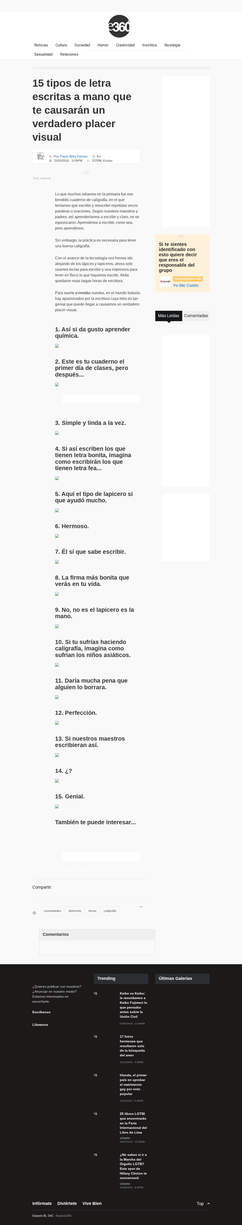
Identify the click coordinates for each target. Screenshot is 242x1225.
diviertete (75, 911)
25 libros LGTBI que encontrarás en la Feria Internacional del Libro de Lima (133, 1123)
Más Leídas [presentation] (168, 315)
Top (200, 1203)
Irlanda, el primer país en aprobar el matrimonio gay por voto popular (133, 1084)
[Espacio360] (121, 38)
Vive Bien (92, 1203)
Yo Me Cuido (186, 285)
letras (92, 911)
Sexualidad (43, 54)
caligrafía (110, 911)
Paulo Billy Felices (73, 156)
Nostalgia (172, 45)
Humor (103, 45)
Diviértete (67, 1203)
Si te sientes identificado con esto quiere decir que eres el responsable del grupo (178, 257)
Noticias (41, 45)
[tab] (168, 317)
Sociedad (82, 45)
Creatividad (125, 45)
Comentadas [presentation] (196, 315)
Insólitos (149, 45)
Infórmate (42, 1203)
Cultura (61, 45)
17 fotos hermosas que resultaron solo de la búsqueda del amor (132, 1046)
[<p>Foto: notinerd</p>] (86, 172)
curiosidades (52, 911)
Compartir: (42, 887)
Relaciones (69, 54)
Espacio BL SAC (43, 1215)
